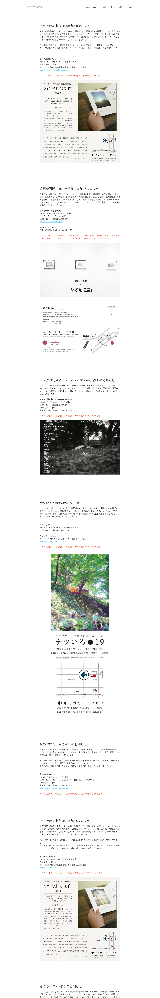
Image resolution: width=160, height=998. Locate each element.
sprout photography (34, 7)
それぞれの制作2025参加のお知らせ (64, 26)
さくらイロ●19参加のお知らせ (61, 986)
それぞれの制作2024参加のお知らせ (64, 820)
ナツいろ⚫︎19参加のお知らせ (60, 502)
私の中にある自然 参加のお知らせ (63, 744)
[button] (104, 7)
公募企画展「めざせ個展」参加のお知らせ (69, 188)
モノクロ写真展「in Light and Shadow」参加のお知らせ (77, 380)
